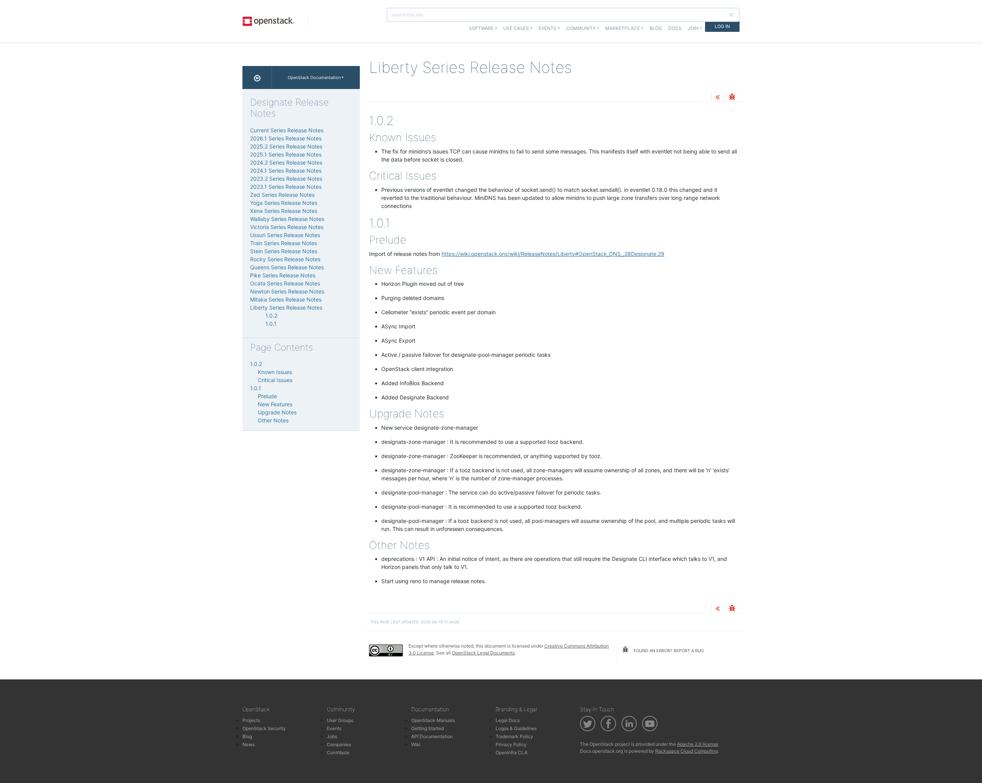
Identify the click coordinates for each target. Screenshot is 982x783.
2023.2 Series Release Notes (286, 178)
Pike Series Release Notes (282, 275)
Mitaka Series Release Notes (285, 299)
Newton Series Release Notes (287, 291)
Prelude (267, 396)
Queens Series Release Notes (287, 267)
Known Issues (275, 372)
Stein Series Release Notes (283, 251)
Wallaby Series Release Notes (287, 219)
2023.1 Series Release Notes (285, 186)
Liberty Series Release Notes (286, 307)
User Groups (340, 720)
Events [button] (548, 28)
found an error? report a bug (668, 650)
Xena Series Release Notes (283, 211)
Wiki (415, 744)
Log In (722, 26)
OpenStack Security (264, 728)
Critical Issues (275, 380)
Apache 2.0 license (697, 744)
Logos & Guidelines (516, 728)
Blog (655, 28)
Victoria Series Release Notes (286, 227)
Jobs (332, 736)
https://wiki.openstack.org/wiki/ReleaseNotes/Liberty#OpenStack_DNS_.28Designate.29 (553, 254)
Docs (675, 28)
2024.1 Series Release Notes (285, 170)
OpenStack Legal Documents (483, 653)
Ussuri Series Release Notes (285, 235)
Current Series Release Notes (286, 130)
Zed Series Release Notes (282, 194)
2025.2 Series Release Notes (286, 146)
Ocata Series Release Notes (285, 283)
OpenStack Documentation (314, 77)
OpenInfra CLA (511, 752)
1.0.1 (271, 323)
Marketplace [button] (622, 28)
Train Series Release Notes (283, 243)
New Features (275, 404)
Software (481, 28)
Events (334, 728)
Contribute (338, 752)
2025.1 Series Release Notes (285, 154)
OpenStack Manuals (433, 720)
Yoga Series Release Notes (283, 202)
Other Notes (273, 420)
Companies (339, 744)
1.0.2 (271, 315)
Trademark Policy (514, 736)
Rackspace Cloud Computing (686, 751)
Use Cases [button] (516, 28)
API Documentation (432, 736)
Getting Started (427, 728)
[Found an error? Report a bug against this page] (732, 97)
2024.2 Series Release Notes (286, 162)
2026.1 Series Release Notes (285, 138)
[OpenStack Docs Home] (257, 77)
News (248, 744)
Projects (251, 720)
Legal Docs (508, 720)
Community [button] (581, 28)
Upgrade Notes (277, 412)
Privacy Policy (511, 744)
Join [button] (693, 28)
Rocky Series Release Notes (285, 259)
